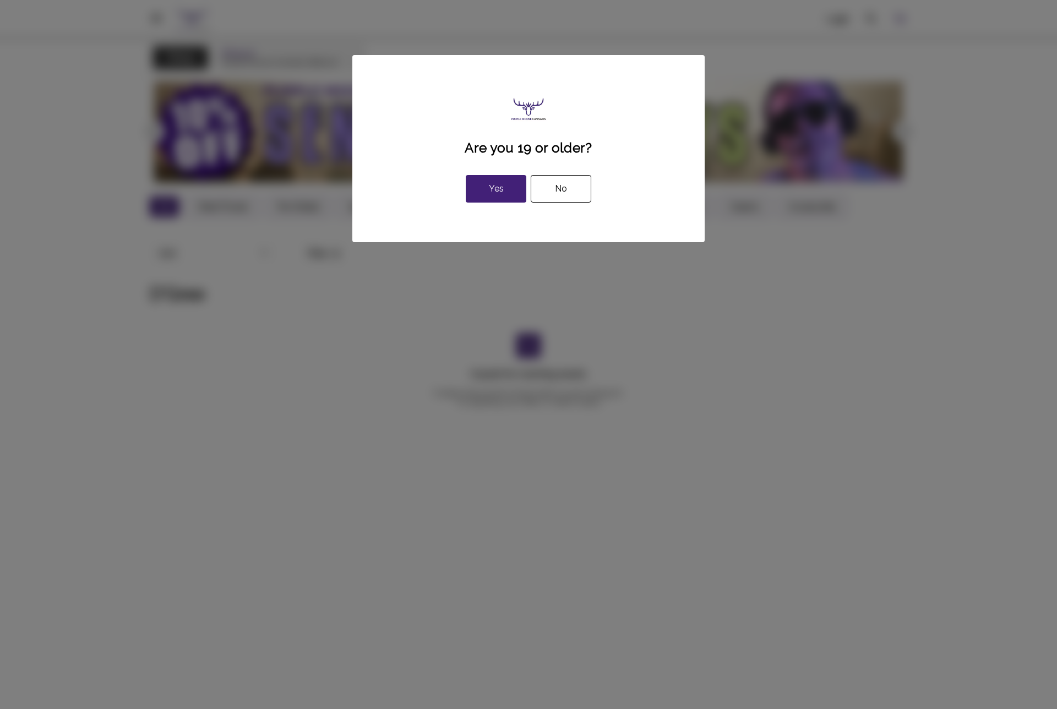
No (561, 188)
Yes (496, 188)
